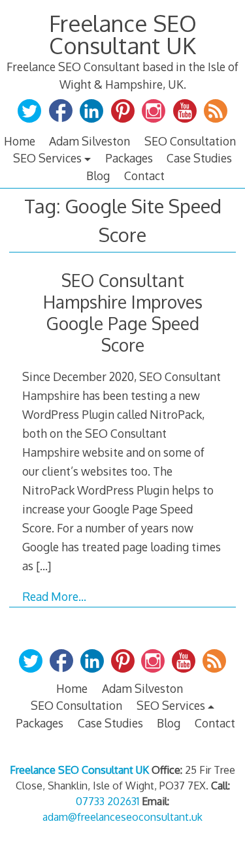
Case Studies (199, 158)
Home (19, 141)
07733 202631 (107, 801)
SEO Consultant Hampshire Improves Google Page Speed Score (123, 312)
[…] (43, 565)
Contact (144, 175)
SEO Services (47, 158)
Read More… (54, 596)
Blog (98, 175)
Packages (129, 158)
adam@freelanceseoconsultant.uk (122, 816)
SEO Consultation (190, 141)
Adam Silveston (89, 141)
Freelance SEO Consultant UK (123, 34)
